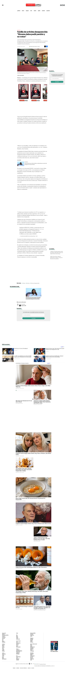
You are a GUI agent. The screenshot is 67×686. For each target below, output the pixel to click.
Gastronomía (32, 653)
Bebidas (31, 654)
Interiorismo (17, 653)
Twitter (61, 5)
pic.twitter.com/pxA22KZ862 (31, 233)
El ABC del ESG (32, 635)
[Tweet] (45, 46)
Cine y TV (17, 644)
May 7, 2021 (35, 236)
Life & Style (18, 640)
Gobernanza (17, 658)
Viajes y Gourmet (4, 658)
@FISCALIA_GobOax (29, 227)
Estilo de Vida (32, 658)
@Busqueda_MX (22, 232)
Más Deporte (32, 648)
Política (3, 644)
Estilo (17, 641)
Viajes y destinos (32, 655)
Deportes (17, 643)
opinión (39, 10)
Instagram (62, 5)
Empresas (3, 634)
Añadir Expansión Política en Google (35, 46)
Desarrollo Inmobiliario (19, 650)
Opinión (3, 650)
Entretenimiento (18, 642)
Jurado (31, 659)
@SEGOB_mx (30, 232)
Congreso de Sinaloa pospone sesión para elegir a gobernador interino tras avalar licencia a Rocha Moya (56, 252)
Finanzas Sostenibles (32, 633)
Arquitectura (17, 652)
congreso (27, 10)
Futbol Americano (32, 646)
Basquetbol (31, 647)
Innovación (31, 634)
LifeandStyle (3, 642)
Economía (3, 636)
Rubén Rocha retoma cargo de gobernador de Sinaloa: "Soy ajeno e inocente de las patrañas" (56, 257)
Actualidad (31, 639)
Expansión (4, 633)
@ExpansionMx (23, 305)
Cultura (17, 633)
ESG (2, 640)
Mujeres (3, 641)
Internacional (3, 637)
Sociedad (43, 10)
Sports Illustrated (33, 643)
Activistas (28, 283)
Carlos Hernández (22, 304)
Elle (16, 635)
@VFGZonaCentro (36, 230)
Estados (18, 30)
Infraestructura (18, 651)
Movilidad (17, 659)
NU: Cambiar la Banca (54, 651)
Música (17, 645)
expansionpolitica (31, 664)
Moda (3, 656)
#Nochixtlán (21, 230)
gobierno (18, 10)
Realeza (3, 654)
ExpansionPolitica (33, 664)
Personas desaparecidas (35, 283)
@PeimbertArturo (28, 230)
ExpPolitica (29, 664)
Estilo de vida (18, 639)
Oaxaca (24, 283)
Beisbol (31, 645)
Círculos (3, 655)
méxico (23, 10)
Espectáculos (4, 653)
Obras (3, 639)
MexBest (32, 652)
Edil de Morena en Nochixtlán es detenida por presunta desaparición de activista (33, 298)
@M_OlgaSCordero (37, 232)
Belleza (3, 657)
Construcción (18, 649)
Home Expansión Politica (5, 635)
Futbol (31, 644)
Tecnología (3, 638)
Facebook (64, 5)
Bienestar (31, 657)
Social (17, 657)
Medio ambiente (18, 656)
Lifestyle (31, 649)
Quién (3, 652)
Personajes (31, 656)
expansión (48, 10)
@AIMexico (21, 233)
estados (35, 10)
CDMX (31, 10)
